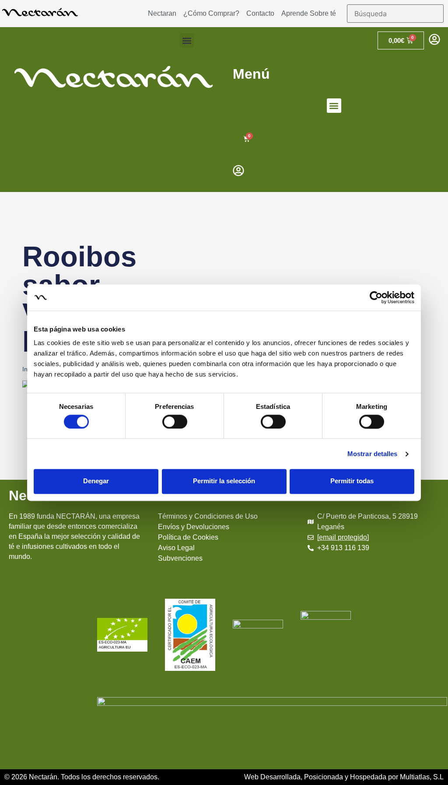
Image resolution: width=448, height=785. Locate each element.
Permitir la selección (224, 481)
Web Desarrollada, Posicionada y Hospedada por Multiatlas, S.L (344, 777)
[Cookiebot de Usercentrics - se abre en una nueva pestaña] (376, 297)
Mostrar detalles (372, 453)
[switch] (174, 422)
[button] (186, 40)
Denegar (96, 481)
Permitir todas (352, 481)
